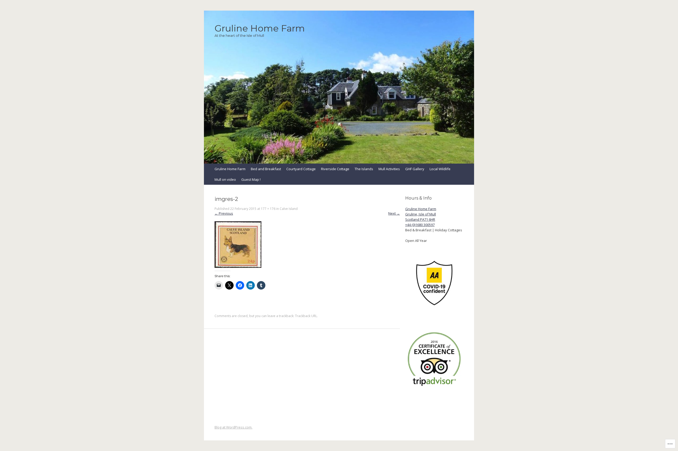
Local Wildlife (440, 168)
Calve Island (289, 208)
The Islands (364, 168)
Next (394, 213)
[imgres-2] (238, 266)
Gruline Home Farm (230, 168)
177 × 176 (268, 208)
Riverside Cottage (335, 168)
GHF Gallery (414, 168)
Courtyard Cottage (301, 168)
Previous (224, 213)
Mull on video (225, 179)
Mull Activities (389, 168)
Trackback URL (306, 316)
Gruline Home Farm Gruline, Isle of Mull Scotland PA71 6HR (420, 214)
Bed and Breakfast (266, 168)
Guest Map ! (251, 179)
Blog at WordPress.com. (233, 427)
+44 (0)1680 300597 (420, 224)
